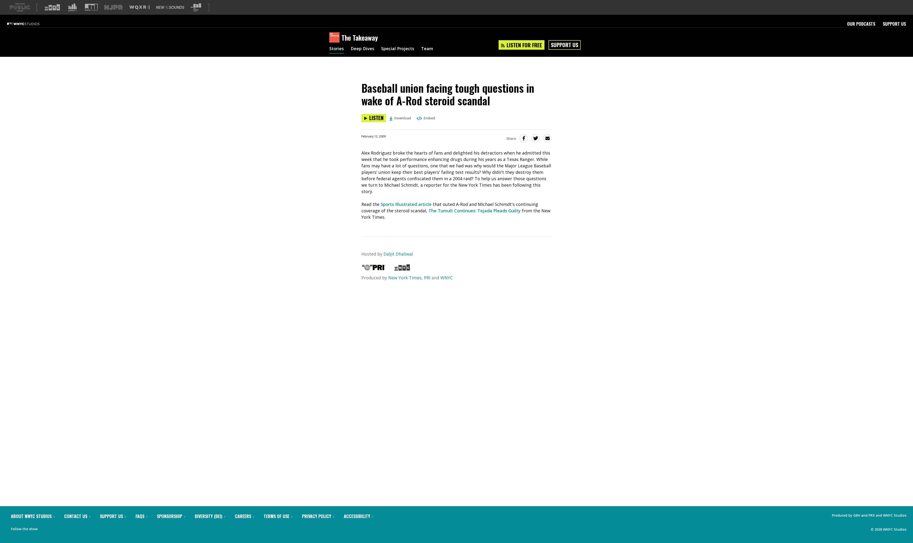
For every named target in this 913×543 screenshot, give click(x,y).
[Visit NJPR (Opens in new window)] (113, 7)
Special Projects (397, 49)
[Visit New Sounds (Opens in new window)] (170, 7)
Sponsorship (169, 516)
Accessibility (357, 516)
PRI (427, 278)
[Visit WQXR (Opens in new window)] (139, 7)
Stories (336, 49)
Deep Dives (362, 49)
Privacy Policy (316, 516)
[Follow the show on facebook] (44, 527)
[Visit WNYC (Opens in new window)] (52, 7)
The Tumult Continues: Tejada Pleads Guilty (474, 210)
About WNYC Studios (31, 516)
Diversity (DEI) (208, 516)
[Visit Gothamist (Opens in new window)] (72, 7)
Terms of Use (276, 516)
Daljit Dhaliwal (398, 254)
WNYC (446, 278)
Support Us (894, 24)
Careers (243, 516)
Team (427, 49)
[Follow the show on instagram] (63, 527)
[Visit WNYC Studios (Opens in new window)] (91, 7)
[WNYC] (402, 269)
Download (402, 118)
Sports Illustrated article (406, 204)
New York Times (405, 278)
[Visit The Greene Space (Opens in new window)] (196, 7)
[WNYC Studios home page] (29, 24)
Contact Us (75, 516)
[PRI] (373, 269)
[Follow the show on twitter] (54, 527)
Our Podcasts (861, 24)
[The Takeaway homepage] (335, 37)
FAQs (140, 516)
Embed (429, 118)
